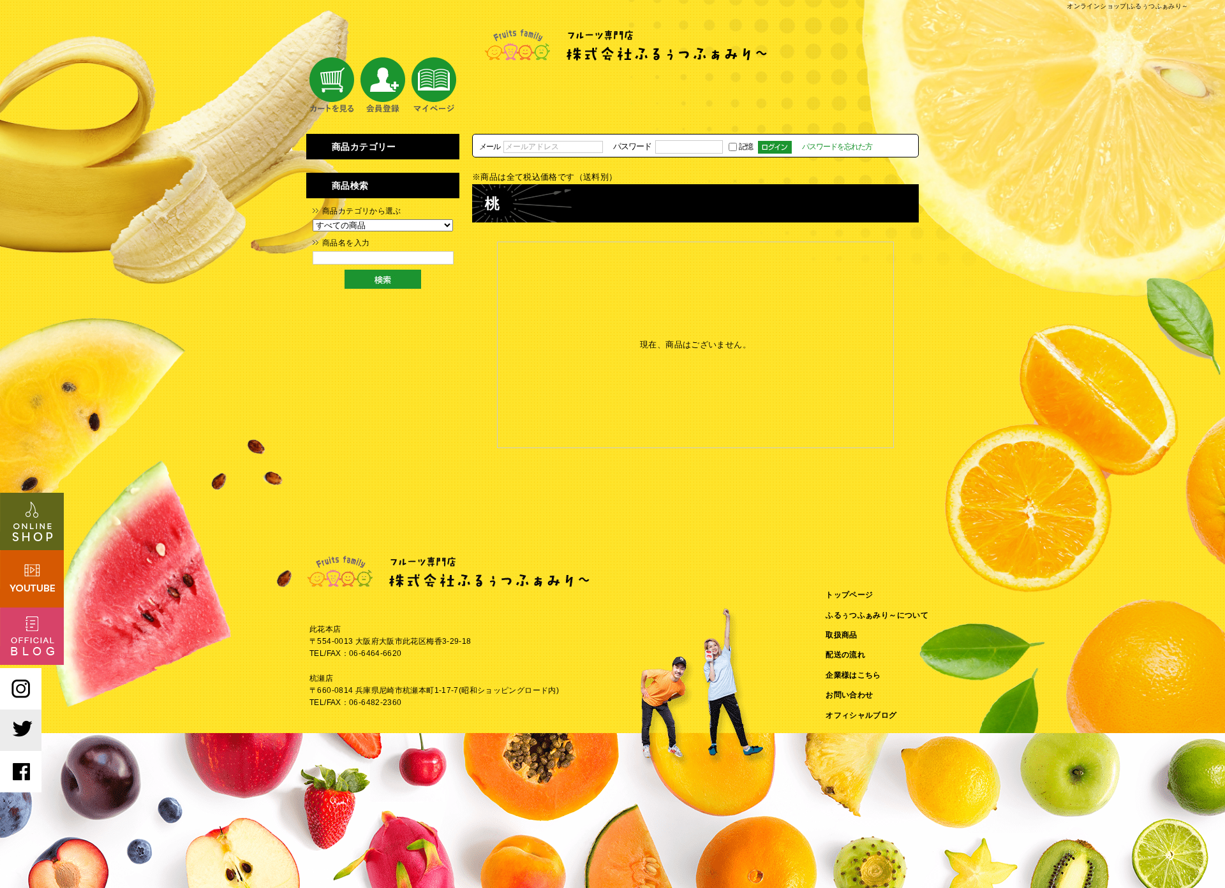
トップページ (849, 594)
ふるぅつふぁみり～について (877, 615)
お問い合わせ (849, 694)
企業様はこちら (853, 675)
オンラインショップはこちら (32, 521)
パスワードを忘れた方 (837, 146)
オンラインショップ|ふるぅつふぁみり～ (1127, 6)
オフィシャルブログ (861, 715)
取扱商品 (842, 634)
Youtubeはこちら (32, 579)
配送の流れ (845, 654)
